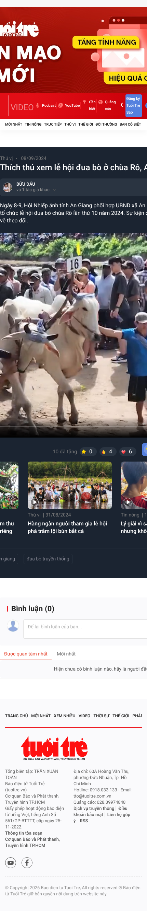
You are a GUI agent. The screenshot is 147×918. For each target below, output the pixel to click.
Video (84, 715)
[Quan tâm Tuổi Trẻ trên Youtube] (10, 862)
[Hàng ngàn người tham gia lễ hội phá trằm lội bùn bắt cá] (69, 485)
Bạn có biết (130, 124)
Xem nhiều (65, 715)
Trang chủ (16, 715)
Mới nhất (13, 124)
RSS (84, 821)
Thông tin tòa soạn (23, 833)
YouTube (72, 105)
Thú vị (70, 124)
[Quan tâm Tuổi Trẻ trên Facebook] (27, 862)
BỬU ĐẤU (25, 184)
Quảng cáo (110, 105)
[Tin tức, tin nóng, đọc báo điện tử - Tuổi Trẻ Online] (7, 105)
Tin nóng (33, 124)
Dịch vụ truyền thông (94, 808)
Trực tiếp (53, 124)
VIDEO (22, 107)
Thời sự (101, 715)
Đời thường (106, 124)
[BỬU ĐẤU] (7, 187)
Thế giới (85, 124)
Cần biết (92, 105)
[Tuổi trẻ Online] (55, 748)
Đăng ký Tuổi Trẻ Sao (133, 105)
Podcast (49, 105)
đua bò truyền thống (48, 559)
